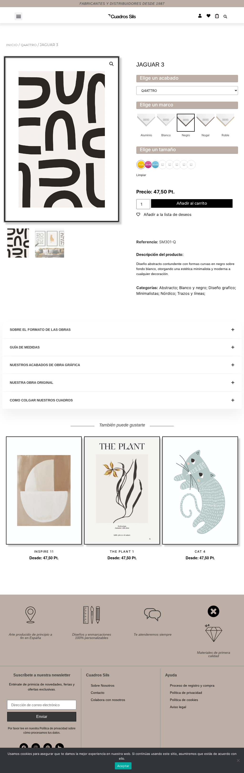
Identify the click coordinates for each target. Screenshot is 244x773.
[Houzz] (59, 747)
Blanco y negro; (193, 287)
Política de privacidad (186, 693)
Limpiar (141, 175)
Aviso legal (178, 707)
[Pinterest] (47, 747)
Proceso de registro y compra (192, 685)
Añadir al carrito (192, 203)
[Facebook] (24, 747)
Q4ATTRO (29, 45)
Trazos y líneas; (191, 293)
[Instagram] (35, 747)
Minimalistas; (148, 293)
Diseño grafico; (222, 287)
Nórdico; (169, 293)
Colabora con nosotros (108, 700)
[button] (18, 16)
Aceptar (123, 766)
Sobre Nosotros (102, 685)
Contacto (97, 693)
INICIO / (13, 45)
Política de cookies (184, 700)
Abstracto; (169, 287)
